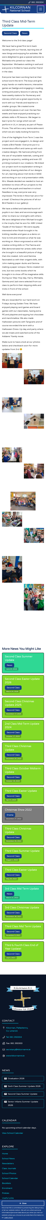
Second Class (10, 33)
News (24, 33)
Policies (5, 1193)
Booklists (6, 1183)
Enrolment (7, 1188)
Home (5, 1153)
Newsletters (8, 1163)
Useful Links (8, 1198)
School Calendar (10, 1178)
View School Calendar (12, 1133)
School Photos (9, 1173)
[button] (40, 9)
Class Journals (9, 1168)
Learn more (8, 1217)
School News (8, 1158)
